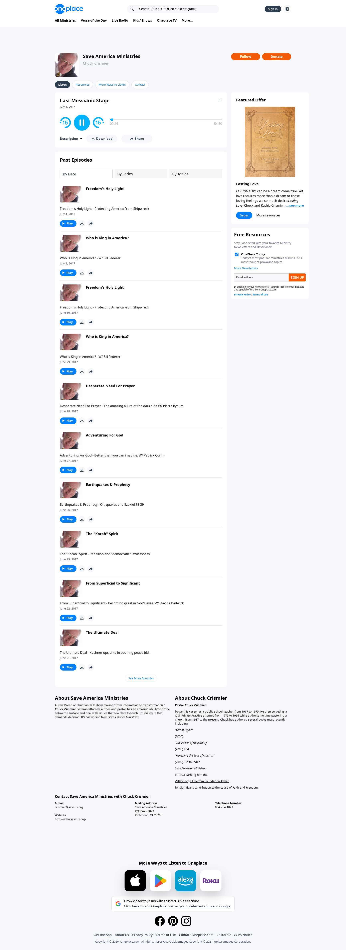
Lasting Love (247, 183)
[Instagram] (186, 921)
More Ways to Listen (112, 84)
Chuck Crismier (96, 63)
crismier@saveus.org (69, 807)
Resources (83, 84)
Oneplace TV (167, 20)
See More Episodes (141, 678)
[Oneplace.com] (69, 9)
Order (244, 215)
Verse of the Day (94, 20)
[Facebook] (160, 921)
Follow (245, 56)
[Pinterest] (173, 921)
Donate (277, 56)
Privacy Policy (142, 935)
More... (187, 20)
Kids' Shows (142, 20)
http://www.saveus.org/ (70, 819)
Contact (140, 84)
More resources (268, 215)
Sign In (273, 9)
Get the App (103, 935)
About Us (122, 935)
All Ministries (65, 20)
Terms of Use (166, 935)
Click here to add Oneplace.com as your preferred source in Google (177, 906)
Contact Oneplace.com (196, 935)
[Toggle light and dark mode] (287, 9)
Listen (62, 84)
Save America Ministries (111, 56)
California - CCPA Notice (234, 935)
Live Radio (120, 20)
